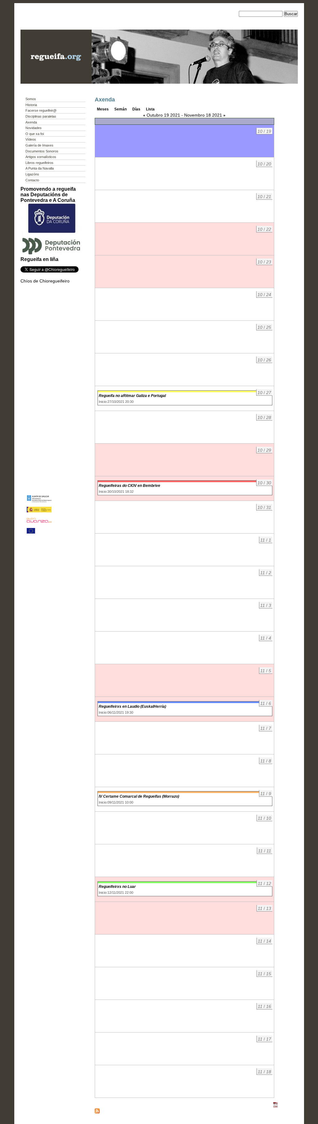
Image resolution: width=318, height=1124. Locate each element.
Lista (150, 109)
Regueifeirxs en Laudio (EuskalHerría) (132, 706)
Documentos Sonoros (41, 151)
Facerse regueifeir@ (41, 110)
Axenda (31, 122)
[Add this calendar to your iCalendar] (275, 1106)
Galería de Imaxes (39, 145)
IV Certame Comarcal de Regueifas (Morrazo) (139, 796)
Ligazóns (32, 174)
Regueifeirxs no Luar (117, 886)
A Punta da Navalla (39, 168)
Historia (31, 105)
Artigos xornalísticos (40, 157)
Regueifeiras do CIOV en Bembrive (129, 485)
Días (136, 109)
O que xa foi (34, 134)
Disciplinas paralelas (40, 116)
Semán (120, 109)
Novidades (33, 128)
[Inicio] (56, 82)
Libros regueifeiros (39, 163)
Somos (30, 99)
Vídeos (30, 139)
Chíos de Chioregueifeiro (45, 280)
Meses (103, 109)
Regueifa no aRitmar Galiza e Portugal (132, 396)
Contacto (32, 180)
